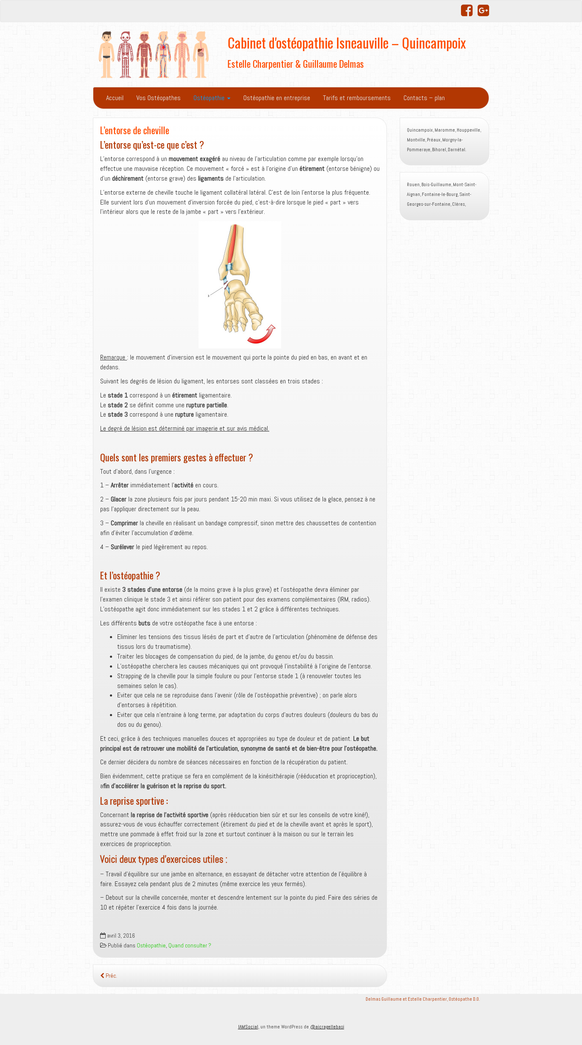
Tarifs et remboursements (357, 97)
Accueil (115, 97)
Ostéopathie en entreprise (276, 97)
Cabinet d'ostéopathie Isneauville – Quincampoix (347, 42)
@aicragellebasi (327, 1027)
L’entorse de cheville (134, 130)
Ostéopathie (209, 97)
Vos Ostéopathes (158, 97)
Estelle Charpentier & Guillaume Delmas (296, 63)
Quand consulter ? (189, 945)
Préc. (110, 975)
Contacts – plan (424, 97)
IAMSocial (248, 1027)
